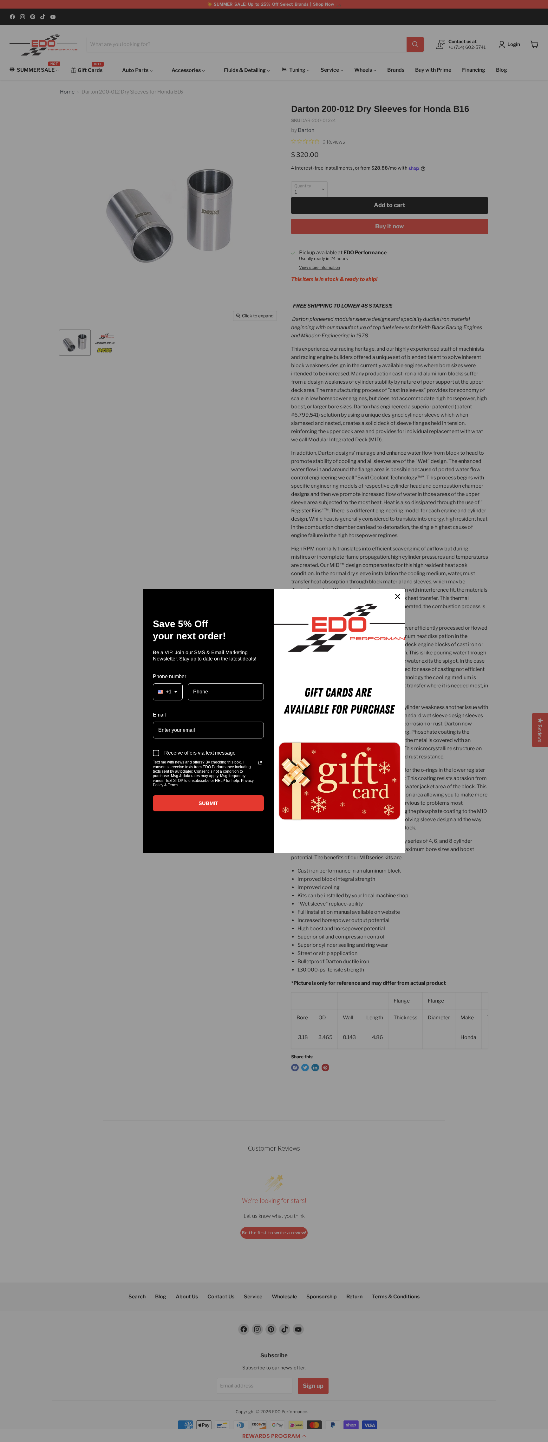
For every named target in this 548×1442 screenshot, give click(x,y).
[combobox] (168, 691)
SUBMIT (208, 803)
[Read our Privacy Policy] (260, 763)
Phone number (169, 676)
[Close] (397, 596)
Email (159, 715)
